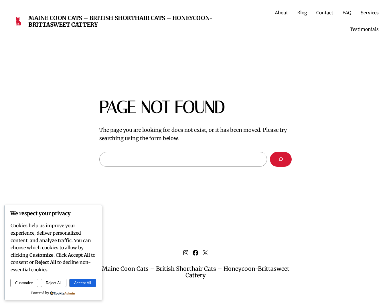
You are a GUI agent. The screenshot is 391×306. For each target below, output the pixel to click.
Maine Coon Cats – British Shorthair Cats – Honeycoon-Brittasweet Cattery (120, 21)
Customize (24, 283)
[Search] (281, 159)
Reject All (54, 283)
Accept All (82, 283)
